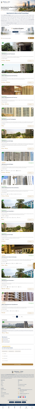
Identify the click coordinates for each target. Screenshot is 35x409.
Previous (14, 316)
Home (2, 10)
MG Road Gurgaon (3, 389)
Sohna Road (2, 395)
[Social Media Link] (18, 397)
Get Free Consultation (17, 364)
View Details (30, 60)
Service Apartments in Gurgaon (22, 384)
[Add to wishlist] (32, 43)
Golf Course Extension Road (5, 393)
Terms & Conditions (18, 402)
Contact (2, 385)
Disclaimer (23, 402)
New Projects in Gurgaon (21, 385)
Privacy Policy (11, 402)
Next (21, 316)
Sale (18, 381)
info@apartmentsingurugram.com (24, 393)
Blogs (2, 384)
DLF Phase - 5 (18, 33)
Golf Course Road (3, 392)
